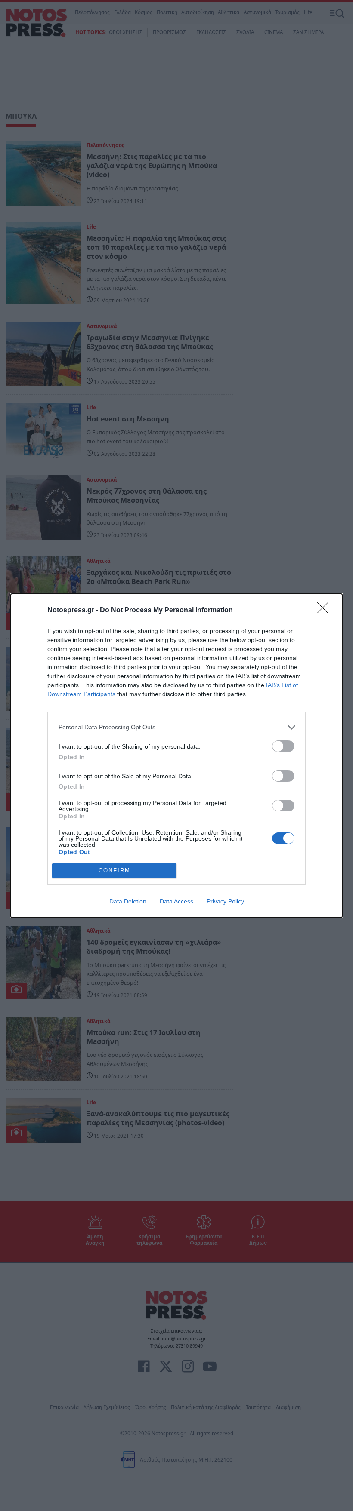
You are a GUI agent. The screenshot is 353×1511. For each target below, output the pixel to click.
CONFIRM (114, 870)
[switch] (283, 746)
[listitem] (176, 727)
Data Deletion (127, 901)
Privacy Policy (225, 901)
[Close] (325, 610)
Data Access (176, 901)
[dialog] (176, 756)
